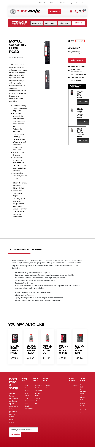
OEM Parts (26, 386)
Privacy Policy (37, 394)
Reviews (37, 250)
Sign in (83, 3)
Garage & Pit (27, 391)
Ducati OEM (27, 397)
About (51, 3)
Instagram (75, 385)
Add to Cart (77, 60)
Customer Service (38, 386)
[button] (54, 11)
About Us (48, 386)
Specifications (19, 250)
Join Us (72, 3)
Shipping (38, 390)
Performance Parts (29, 402)
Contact (62, 3)
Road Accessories (29, 407)
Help (40, 3)
